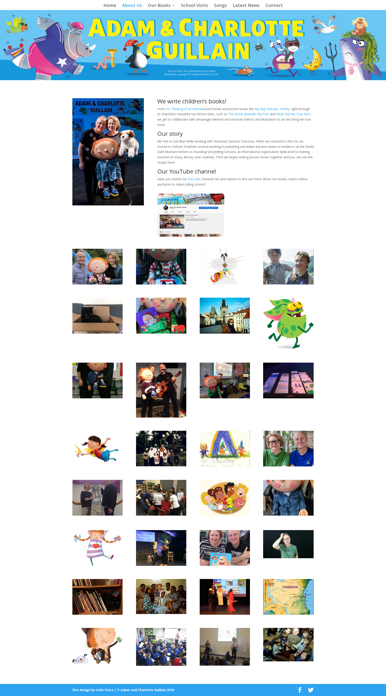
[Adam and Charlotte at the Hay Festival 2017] (161, 564)
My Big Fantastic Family (272, 109)
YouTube (194, 179)
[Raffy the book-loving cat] (97, 332)
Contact (274, 6)
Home (109, 6)
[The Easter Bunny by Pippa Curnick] (225, 283)
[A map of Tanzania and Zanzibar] (288, 613)
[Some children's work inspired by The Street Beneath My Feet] (288, 397)
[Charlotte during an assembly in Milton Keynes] (225, 664)
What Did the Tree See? (293, 114)
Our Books (159, 6)
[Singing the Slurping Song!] (161, 416)
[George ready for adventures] (288, 514)
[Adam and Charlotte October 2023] (288, 465)
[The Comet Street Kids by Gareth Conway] (225, 515)
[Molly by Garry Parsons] (97, 465)
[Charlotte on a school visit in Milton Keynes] (161, 665)
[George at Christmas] (161, 332)
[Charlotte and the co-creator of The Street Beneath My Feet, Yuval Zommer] (97, 514)
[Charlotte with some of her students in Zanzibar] (161, 613)
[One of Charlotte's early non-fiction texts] (225, 465)
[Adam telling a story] (288, 557)
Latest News (246, 6)
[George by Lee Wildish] (97, 662)
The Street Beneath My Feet (248, 114)
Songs (220, 6)
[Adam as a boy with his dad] (288, 283)
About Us (132, 6)
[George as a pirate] (161, 283)
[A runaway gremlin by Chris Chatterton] (288, 348)
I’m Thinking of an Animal (184, 109)
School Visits (194, 6)
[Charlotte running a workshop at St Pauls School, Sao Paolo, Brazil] (161, 514)
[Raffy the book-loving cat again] (97, 613)
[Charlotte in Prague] (225, 332)
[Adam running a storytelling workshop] (288, 660)
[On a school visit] (97, 397)
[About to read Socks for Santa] (225, 397)
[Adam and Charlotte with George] (97, 283)
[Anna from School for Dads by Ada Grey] (97, 564)
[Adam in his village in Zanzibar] (161, 465)
